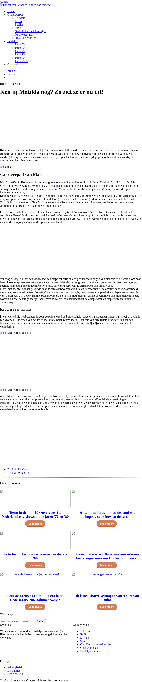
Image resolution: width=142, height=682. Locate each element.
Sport (18, 27)
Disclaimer (13, 670)
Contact (4, 1)
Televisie (20, 17)
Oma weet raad (24, 34)
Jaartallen (12, 41)
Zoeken (40, 621)
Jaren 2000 (21, 61)
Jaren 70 (20, 51)
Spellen (19, 24)
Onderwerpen (15, 14)
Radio (18, 21)
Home (11, 11)
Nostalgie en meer (25, 37)
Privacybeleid (15, 667)
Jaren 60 (20, 47)
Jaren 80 (20, 54)
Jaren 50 (20, 44)
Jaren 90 (20, 57)
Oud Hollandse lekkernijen (30, 31)
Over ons (12, 64)
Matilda (55, 185)
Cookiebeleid (15, 674)
